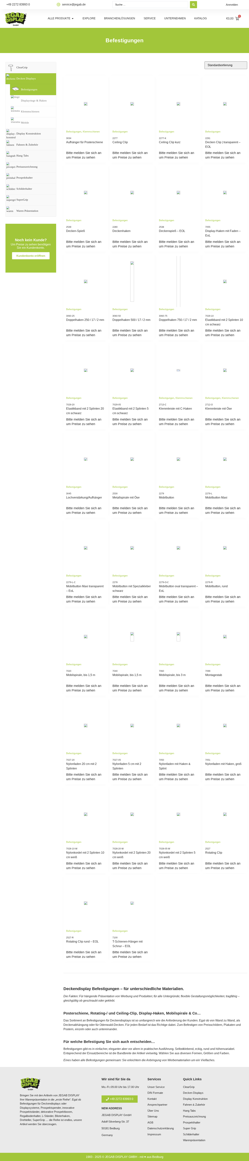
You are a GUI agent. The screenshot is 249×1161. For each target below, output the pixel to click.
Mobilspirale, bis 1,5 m (80, 675)
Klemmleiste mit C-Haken (175, 408)
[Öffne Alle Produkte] (72, 18)
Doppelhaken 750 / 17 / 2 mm (178, 319)
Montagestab (213, 675)
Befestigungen (73, 131)
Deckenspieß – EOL (172, 230)
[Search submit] (193, 4)
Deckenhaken (121, 230)
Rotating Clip (213, 852)
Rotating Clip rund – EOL (82, 941)
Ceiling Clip (120, 142)
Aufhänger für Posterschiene (84, 142)
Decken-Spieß (75, 230)
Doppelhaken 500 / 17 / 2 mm (131, 319)
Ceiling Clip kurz (169, 142)
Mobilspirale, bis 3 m (172, 675)
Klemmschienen (91, 131)
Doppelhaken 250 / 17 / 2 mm (85, 319)
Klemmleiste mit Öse (218, 408)
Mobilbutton (166, 497)
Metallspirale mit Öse (126, 497)
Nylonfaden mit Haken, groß (223, 763)
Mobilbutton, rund (216, 586)
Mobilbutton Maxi (216, 497)
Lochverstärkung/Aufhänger (84, 497)
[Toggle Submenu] (49, 67)
